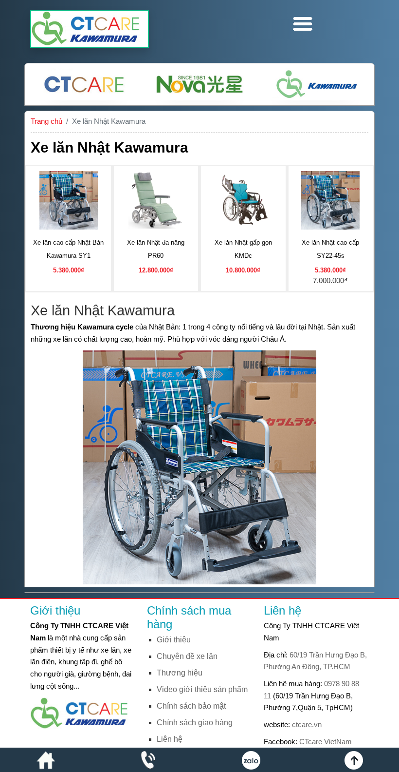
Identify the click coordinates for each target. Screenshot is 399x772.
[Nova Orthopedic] (199, 84)
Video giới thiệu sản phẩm (202, 689)
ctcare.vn (307, 724)
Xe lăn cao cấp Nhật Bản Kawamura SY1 (68, 249)
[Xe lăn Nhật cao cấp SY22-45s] (330, 199)
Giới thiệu (174, 640)
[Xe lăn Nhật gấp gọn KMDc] (243, 199)
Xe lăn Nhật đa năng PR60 (155, 249)
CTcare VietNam (325, 741)
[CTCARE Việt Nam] (84, 84)
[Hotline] (148, 759)
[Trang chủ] (45, 759)
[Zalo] (251, 759)
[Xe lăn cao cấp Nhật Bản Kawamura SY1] (68, 199)
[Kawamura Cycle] (315, 84)
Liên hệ (169, 739)
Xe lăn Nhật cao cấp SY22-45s (330, 249)
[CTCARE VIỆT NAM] (82, 713)
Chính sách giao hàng (195, 722)
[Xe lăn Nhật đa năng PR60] (156, 199)
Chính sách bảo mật (191, 706)
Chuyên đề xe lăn (187, 656)
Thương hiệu (179, 673)
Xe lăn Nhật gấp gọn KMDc (243, 249)
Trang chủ (46, 121)
